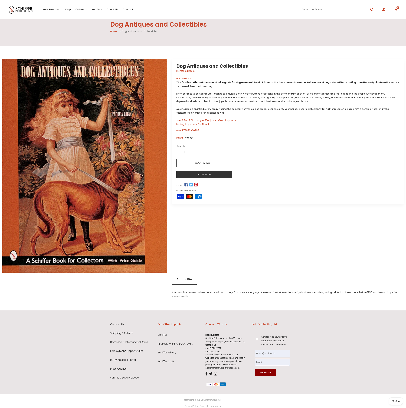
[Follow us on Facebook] (186, 185)
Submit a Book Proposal (124, 377)
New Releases (51, 9)
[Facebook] (206, 374)
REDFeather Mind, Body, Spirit (175, 343)
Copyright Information (211, 406)
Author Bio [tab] (184, 279)
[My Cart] (395, 9)
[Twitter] (211, 374)
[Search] (371, 9)
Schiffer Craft (166, 361)
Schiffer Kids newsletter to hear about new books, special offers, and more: (274, 341)
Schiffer (162, 335)
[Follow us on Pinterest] (196, 185)
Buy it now (204, 174)
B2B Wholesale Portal (123, 360)
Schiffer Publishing (211, 400)
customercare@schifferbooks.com (222, 368)
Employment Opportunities (126, 351)
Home (113, 31)
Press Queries (118, 369)
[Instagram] (215, 374)
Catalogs (81, 9)
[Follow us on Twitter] (191, 185)
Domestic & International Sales (129, 342)
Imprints (97, 9)
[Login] (383, 9)
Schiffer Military (167, 352)
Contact (128, 9)
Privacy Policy (191, 406)
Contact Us (117, 324)
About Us (112, 9)
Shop (67, 9)
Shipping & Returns (121, 333)
